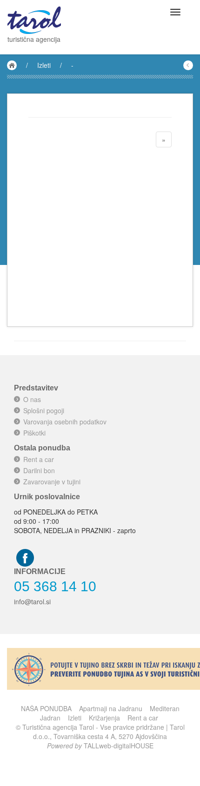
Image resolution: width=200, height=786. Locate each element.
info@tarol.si (32, 601)
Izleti (44, 65)
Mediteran (165, 708)
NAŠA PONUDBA (46, 708)
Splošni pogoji (43, 410)
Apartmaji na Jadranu (110, 708)
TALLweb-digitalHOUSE (118, 745)
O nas (32, 399)
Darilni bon (39, 470)
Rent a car (38, 459)
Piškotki (34, 432)
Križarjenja (104, 717)
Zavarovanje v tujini (51, 481)
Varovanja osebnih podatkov (65, 421)
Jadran (50, 717)
